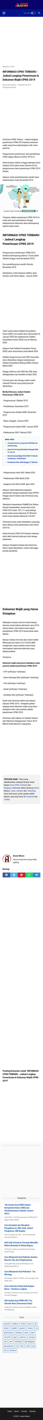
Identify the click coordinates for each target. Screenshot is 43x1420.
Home (9, 1411)
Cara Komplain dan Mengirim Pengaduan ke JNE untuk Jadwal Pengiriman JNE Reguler (18, 1228)
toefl (28, 1346)
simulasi (32, 1337)
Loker (13, 791)
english (14, 1328)
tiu (17, 1346)
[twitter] (14, 875)
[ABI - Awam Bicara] (21, 5)
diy (36, 1324)
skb (5, 1342)
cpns (30, 1324)
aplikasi (15, 1324)
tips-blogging (29, 1342)
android (7, 1324)
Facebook (29, 796)
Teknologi (31, 791)
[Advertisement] (21, 41)
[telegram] (36, 875)
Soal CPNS (14, 785)
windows (12, 1350)
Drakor (36, 788)
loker (26, 1333)
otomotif (7, 1337)
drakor (6, 1328)
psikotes (23, 1337)
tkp (22, 1346)
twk (5, 1350)
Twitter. (7, 799)
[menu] (5, 13)
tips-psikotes (8, 1346)
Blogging (7, 788)
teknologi (18, 1342)
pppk (15, 1337)
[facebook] (6, 875)
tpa (33, 1346)
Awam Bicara (25, 1416)
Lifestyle (19, 791)
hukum (30, 1328)
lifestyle (19, 1333)
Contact (24, 1411)
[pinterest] (21, 875)
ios (37, 1328)
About (16, 1411)
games (22, 1328)
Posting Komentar (9, 87)
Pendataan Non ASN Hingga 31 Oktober (23, 462)
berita (23, 1324)
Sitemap (33, 1411)
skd (10, 1342)
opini (33, 1333)
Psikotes (23, 785)
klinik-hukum (8, 1333)
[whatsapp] (29, 875)
